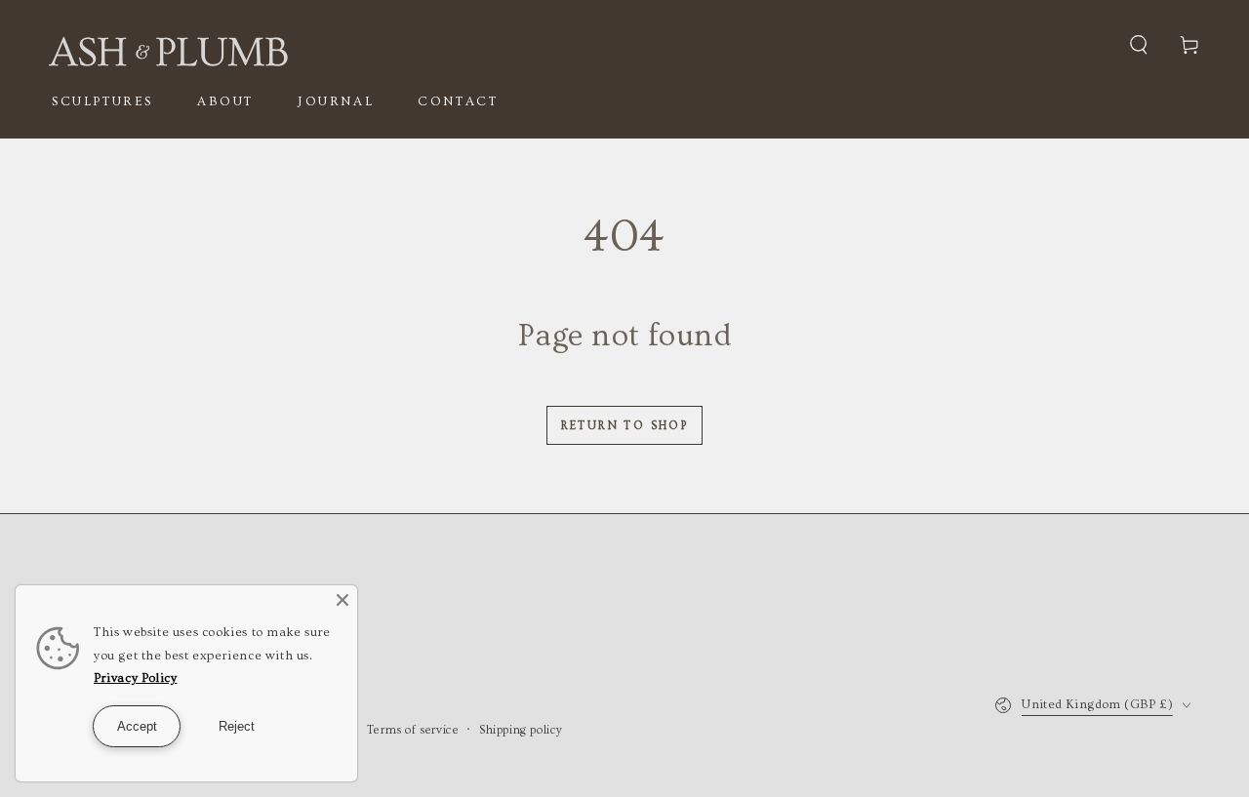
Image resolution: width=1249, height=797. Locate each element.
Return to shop (625, 425)
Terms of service (413, 730)
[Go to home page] (168, 44)
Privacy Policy (135, 678)
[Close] (342, 600)
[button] (1138, 44)
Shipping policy (521, 730)
